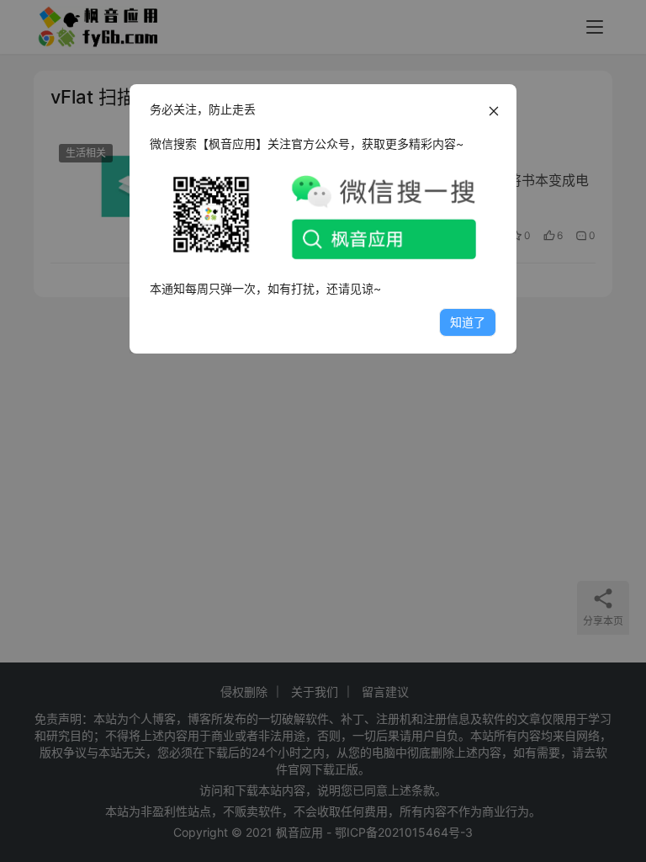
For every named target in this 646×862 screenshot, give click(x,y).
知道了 (467, 322)
